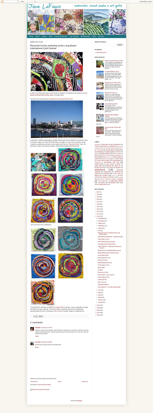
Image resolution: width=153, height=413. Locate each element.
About (37, 36)
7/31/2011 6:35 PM (46, 342)
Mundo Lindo (99, 148)
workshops (112, 182)
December (101, 218)
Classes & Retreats (61, 36)
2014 (98, 209)
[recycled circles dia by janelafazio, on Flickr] (56, 91)
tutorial (120, 179)
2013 (98, 211)
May (99, 292)
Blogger (80, 400)
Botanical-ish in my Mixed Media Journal (109, 250)
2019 (98, 197)
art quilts (117, 150)
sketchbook (100, 170)
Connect (101, 36)
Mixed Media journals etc (105, 262)
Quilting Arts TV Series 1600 (113, 82)
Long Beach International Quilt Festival (60, 99)
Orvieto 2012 (114, 148)
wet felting (101, 182)
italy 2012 (108, 157)
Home (31, 36)
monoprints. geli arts (111, 162)
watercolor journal (117, 181)
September (101, 225)
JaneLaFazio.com (101, 52)
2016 (98, 204)
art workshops (99, 151)
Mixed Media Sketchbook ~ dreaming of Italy (110, 236)
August (100, 228)
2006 (98, 315)
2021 (98, 192)
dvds (96, 153)
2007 (98, 312)
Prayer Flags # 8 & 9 (103, 265)
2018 (98, 199)
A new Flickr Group (103, 255)
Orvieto (107, 148)
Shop (94, 36)
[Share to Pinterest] (42, 316)
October (100, 223)
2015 (98, 206)
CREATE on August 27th (55, 307)
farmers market (117, 153)
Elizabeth (38, 327)
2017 (98, 201)
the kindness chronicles (107, 177)
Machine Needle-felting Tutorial (114, 60)
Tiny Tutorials (74, 36)
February (100, 300)
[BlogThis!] (36, 316)
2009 (98, 308)
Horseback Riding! (103, 284)
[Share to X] (38, 316)
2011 (98, 216)
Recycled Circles (74, 144)
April (99, 295)
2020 (98, 194)
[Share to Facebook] (40, 316)
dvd (119, 151)
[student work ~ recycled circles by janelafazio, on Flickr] (44, 196)
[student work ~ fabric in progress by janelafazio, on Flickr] (43, 171)
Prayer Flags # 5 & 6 (103, 277)
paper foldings (110, 164)
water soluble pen (103, 181)
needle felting (99, 164)
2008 (98, 310)
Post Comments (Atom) (44, 384)
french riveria (104, 155)
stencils (106, 173)
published (108, 166)
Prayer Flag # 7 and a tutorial (106, 275)
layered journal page (107, 158)
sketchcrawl (107, 171)
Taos (101, 150)
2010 (98, 305)
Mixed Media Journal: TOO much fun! (108, 253)
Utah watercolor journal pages (106, 241)
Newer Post (34, 381)
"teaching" (97, 144)
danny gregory (110, 151)
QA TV (121, 148)
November (101, 221)
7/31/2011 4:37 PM (46, 327)
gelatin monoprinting (116, 155)
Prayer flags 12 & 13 (103, 239)
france (96, 155)
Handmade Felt (102, 279)
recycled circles (99, 167)
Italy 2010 (120, 146)
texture (113, 175)
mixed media (119, 158)
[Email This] (34, 316)
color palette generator (111, 104)
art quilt (107, 150)
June (99, 290)
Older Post (85, 381)
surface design (117, 173)
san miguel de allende (113, 167)
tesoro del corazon (101, 175)
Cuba (96, 146)
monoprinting (116, 160)
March (100, 297)
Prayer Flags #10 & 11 (104, 257)
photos (118, 164)
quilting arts (118, 165)
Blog (50, 36)
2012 (98, 214)
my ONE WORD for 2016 (112, 71)
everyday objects (104, 153)
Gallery (44, 36)
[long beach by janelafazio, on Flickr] (56, 138)
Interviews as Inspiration (108, 146)
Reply (37, 336)
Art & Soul (58, 311)
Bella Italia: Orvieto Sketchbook (111, 144)
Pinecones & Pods (103, 272)
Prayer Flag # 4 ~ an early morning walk (109, 287)
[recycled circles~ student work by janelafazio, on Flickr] (70, 171)
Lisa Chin (38, 342)
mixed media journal (103, 160)
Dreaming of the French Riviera (107, 244)
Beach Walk (101, 267)
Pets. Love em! (102, 282)
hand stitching (99, 157)
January (100, 302)
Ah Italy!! (100, 270)
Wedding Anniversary (111, 93)
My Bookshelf (85, 36)
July (99, 230)
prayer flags (98, 166)
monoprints (97, 162)
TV (97, 150)
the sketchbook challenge (109, 179)
